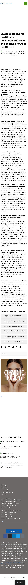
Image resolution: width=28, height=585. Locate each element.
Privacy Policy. (6, 564)
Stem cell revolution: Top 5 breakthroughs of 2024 (10, 456)
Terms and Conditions (12, 562)
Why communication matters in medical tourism (11, 466)
